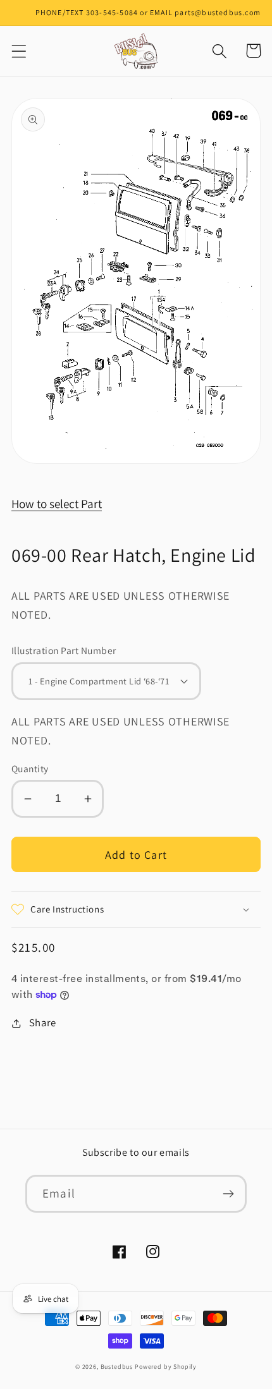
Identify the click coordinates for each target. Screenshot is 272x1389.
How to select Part (56, 503)
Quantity (30, 768)
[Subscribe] (228, 1194)
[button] (19, 51)
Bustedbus (117, 1366)
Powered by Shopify (166, 1366)
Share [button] (42, 1022)
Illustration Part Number (63, 650)
